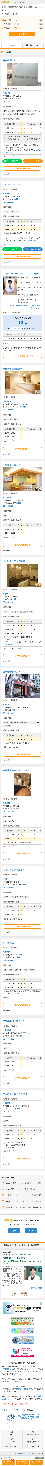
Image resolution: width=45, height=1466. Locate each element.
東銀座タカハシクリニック (16, 770)
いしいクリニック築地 (14, 561)
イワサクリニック (11, 465)
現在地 (38, 1461)
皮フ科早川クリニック (14, 1021)
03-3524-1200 (8, 812)
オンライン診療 (33, 161)
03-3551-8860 (8, 960)
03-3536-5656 (8, 888)
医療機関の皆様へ (33, 1434)
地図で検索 (34, 45)
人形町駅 (6, 1103)
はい (14, 1231)
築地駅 (5, 594)
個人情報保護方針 (33, 1446)
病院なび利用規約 (11, 1446)
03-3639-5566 (8, 410)
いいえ (30, 1231)
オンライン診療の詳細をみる (22, 356)
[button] (5, 1270)
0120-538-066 (8, 202)
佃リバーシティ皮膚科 (14, 870)
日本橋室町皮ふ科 (11, 672)
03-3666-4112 (8, 1039)
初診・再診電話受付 (33, 249)
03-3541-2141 (8, 602)
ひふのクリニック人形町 (15, 1094)
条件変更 (39, 1458)
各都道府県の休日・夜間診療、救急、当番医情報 (23, 1207)
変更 (41, 20)
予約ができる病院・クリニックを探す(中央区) (23, 1201)
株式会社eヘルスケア (11, 1369)
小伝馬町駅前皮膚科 (13, 369)
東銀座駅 (6, 93)
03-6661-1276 (8, 1112)
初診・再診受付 (13, 161)
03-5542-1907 (8, 713)
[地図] (17, 98)
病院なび (6, 2)
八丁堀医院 (8, 942)
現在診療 (24, 1461)
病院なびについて (33, 1442)
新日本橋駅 (7, 497)
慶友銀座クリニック (13, 60)
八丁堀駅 (6, 952)
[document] (22, 116)
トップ (11, 1434)
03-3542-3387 (8, 102)
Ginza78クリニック (12, 184)
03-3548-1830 (8, 506)
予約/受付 (9, 1461)
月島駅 (5, 879)
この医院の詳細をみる (22, 168)
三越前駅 (6, 704)
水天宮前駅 (7, 1030)
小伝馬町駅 (7, 401)
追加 (41, 24)
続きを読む (33, 240)
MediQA (12, 1442)
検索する (22, 34)
